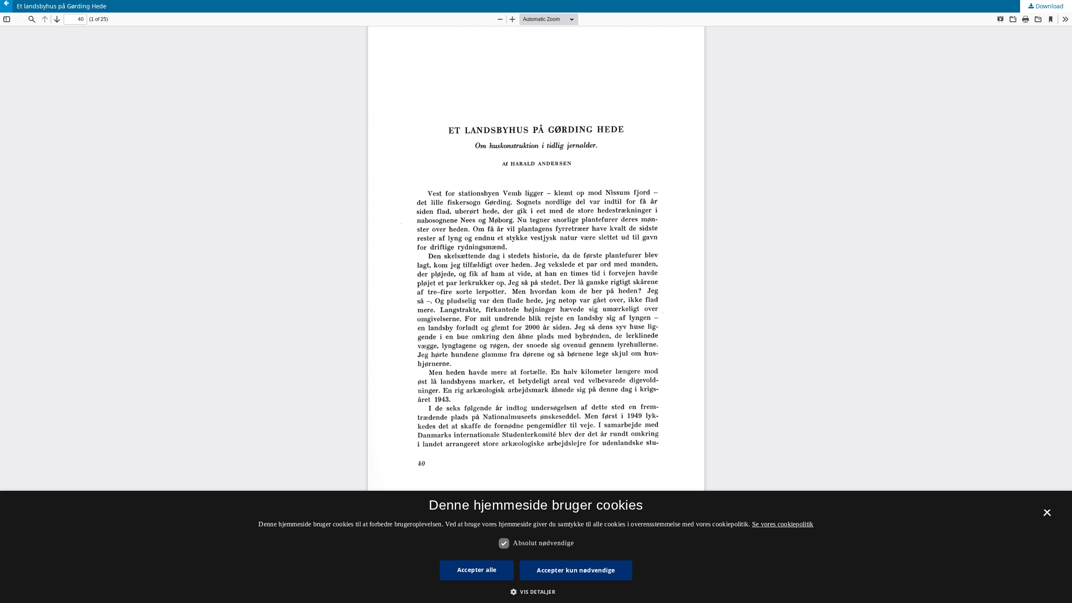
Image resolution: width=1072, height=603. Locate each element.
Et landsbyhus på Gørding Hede (61, 6)
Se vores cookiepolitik (783, 524)
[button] (536, 592)
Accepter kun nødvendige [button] (576, 570)
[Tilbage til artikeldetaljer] (6, 6)
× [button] (1047, 515)
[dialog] (536, 547)
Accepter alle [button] (477, 570)
